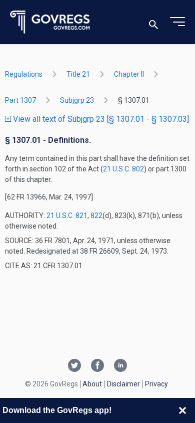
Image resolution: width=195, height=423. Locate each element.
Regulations (23, 74)
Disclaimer (123, 384)
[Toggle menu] (177, 22)
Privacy (156, 384)
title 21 (78, 74)
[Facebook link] (97, 366)
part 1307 (20, 100)
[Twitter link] (74, 366)
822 (96, 216)
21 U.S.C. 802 (123, 169)
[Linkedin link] (120, 366)
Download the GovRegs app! (57, 410)
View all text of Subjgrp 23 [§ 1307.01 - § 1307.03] (100, 119)
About (92, 384)
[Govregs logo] (50, 22)
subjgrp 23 (77, 100)
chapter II (129, 74)
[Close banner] (182, 410)
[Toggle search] (153, 22)
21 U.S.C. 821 (67, 216)
